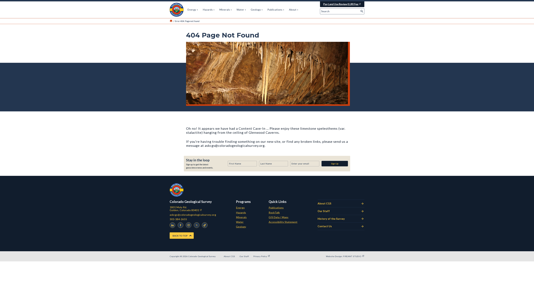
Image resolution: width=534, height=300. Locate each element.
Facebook (180, 225)
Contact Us (325, 226)
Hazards (208, 9)
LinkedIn (172, 225)
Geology (256, 9)
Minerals (225, 9)
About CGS (324, 203)
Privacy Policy (261, 256)
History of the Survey (331, 218)
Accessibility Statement (283, 222)
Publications (275, 9)
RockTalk (274, 212)
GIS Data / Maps (278, 217)
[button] (177, 10)
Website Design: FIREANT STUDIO (345, 256)
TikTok (204, 225)
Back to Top (180, 235)
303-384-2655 (178, 219)
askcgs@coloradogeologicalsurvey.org (193, 214)
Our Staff (324, 211)
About (293, 9)
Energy (192, 9)
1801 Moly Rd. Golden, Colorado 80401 (200, 209)
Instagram (188, 225)
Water (241, 9)
